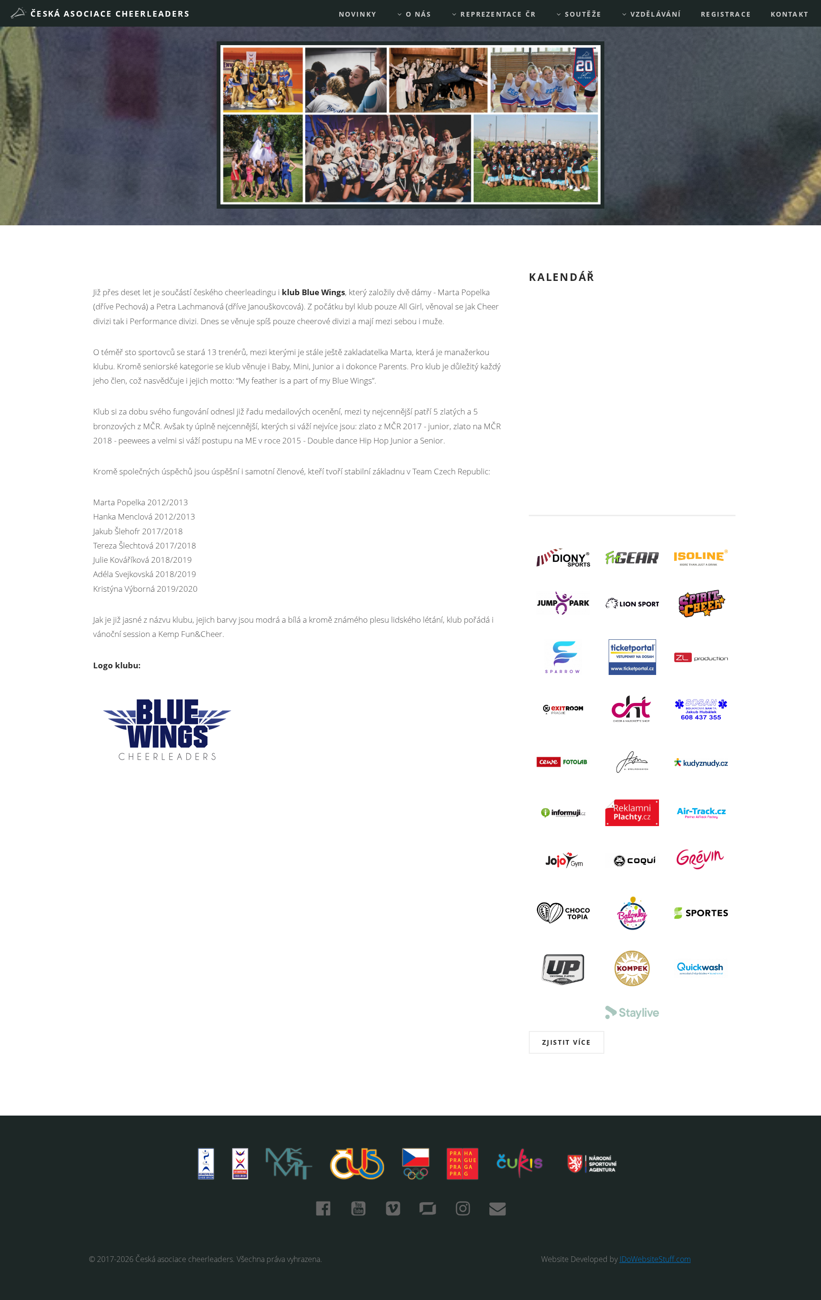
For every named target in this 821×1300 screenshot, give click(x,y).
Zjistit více (566, 1042)
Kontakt (790, 14)
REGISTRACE (726, 14)
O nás (417, 14)
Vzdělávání (655, 14)
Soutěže (581, 14)
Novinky (358, 14)
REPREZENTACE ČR (497, 14)
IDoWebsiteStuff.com (655, 1259)
